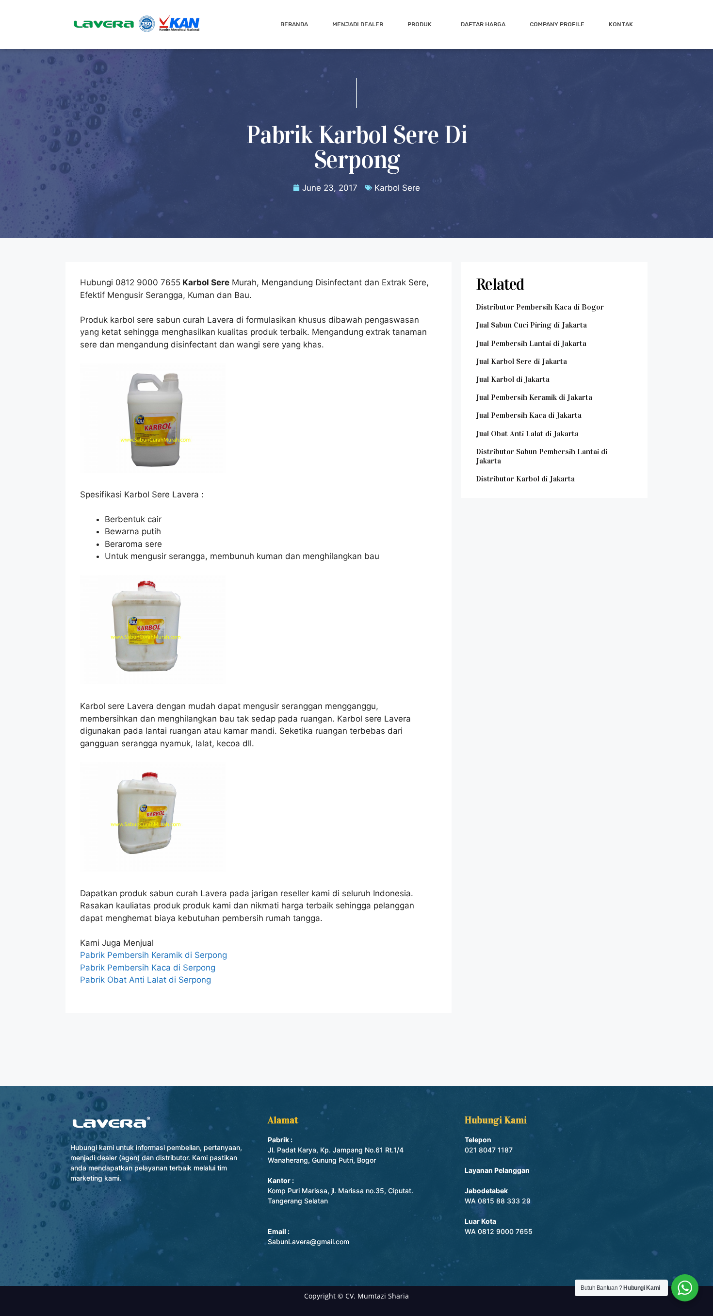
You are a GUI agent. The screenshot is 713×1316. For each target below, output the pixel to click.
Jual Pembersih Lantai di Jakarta (531, 343)
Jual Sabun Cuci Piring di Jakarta (531, 324)
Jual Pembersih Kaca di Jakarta (529, 415)
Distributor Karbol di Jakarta (525, 478)
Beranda (294, 24)
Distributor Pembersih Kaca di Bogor (540, 307)
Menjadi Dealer (357, 24)
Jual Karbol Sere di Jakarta (521, 361)
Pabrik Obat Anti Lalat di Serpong (145, 980)
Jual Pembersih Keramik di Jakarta (534, 397)
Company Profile (557, 24)
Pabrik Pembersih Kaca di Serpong (147, 967)
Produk (419, 24)
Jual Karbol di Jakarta (513, 379)
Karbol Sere (397, 188)
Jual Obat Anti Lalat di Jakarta (527, 433)
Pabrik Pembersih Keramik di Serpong (153, 955)
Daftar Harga (483, 24)
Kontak (621, 24)
